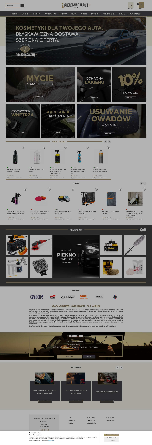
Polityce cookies (51, 440)
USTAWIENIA (111, 440)
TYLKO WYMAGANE (112, 437)
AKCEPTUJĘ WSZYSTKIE (111, 434)
